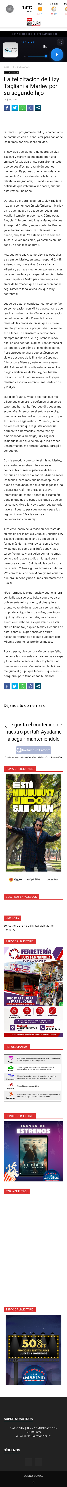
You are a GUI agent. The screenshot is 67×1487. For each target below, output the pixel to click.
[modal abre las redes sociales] (38, 107)
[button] (6, 22)
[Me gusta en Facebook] (30, 107)
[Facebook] (28, 1462)
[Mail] (38, 1462)
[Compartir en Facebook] (7, 107)
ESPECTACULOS (21, 66)
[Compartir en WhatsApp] (22, 107)
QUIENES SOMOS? (33, 1475)
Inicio (6, 66)
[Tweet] (15, 107)
